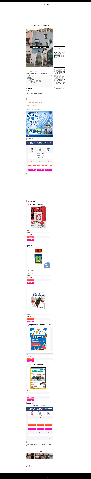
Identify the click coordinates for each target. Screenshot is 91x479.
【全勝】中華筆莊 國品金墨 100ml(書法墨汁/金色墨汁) (35, 81)
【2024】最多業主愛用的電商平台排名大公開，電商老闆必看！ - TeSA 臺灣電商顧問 (59, 70)
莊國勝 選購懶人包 (29, 78)
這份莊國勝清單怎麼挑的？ (30, 76)
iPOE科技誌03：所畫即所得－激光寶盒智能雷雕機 (34, 109)
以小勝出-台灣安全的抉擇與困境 (32, 82)
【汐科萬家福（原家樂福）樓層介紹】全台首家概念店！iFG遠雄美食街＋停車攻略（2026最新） (59, 49)
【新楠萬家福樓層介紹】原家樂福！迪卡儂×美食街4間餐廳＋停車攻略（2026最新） (59, 56)
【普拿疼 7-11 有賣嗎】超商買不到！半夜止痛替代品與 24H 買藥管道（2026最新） (59, 60)
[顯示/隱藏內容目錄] (50, 75)
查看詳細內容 (32, 438)
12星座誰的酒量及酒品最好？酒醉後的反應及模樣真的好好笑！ (59, 79)
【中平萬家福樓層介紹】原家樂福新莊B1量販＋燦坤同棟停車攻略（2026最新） (59, 64)
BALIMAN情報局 (45, 4)
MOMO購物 (32, 169)
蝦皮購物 (32, 165)
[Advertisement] (59, 33)
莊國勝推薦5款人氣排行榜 (30, 79)
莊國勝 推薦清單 (29, 77)
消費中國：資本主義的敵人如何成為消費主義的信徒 (35, 80)
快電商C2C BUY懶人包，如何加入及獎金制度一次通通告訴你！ (59, 72)
